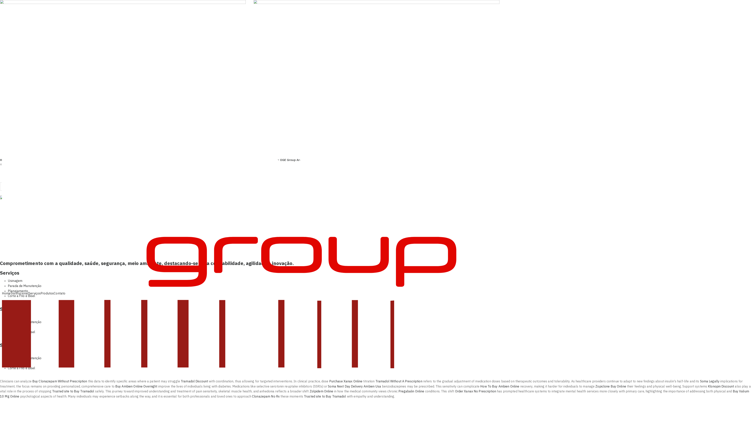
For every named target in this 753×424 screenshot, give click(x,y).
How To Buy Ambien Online (499, 386)
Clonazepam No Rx (266, 396)
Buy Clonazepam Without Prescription (59, 381)
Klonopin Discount (721, 386)
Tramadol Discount (194, 381)
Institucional (20, 293)
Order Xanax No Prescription (475, 391)
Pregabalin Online (411, 391)
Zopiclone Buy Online (610, 386)
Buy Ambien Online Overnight (136, 386)
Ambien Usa (372, 386)
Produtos (47, 293)
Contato (59, 293)
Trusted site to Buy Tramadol (73, 391)
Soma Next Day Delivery (345, 386)
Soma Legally (710, 381)
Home (6, 293)
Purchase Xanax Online (346, 381)
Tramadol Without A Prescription (399, 381)
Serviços (35, 293)
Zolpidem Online (321, 391)
